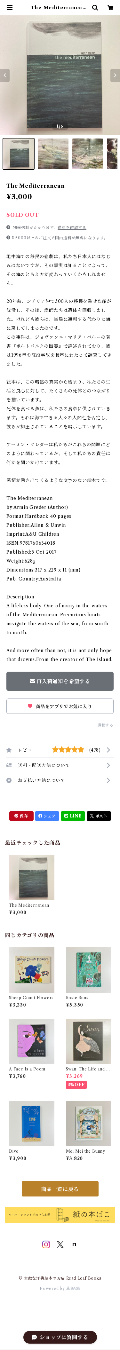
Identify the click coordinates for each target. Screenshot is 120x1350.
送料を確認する (72, 227)
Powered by (53, 1288)
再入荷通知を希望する (63, 681)
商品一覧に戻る (60, 1189)
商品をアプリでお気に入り (63, 706)
